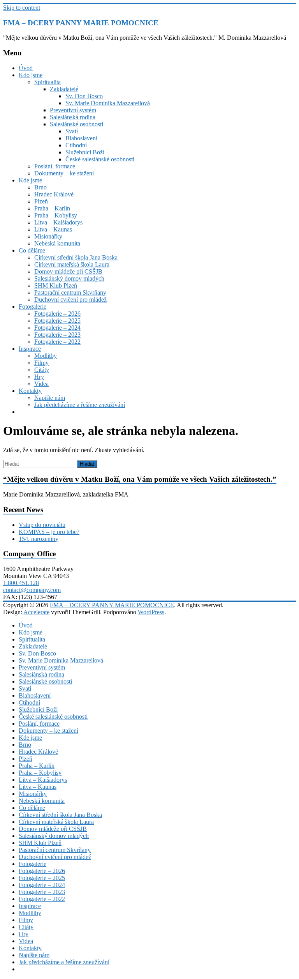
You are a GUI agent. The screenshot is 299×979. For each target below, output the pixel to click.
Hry (39, 376)
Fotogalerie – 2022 (57, 341)
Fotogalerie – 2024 (57, 327)
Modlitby (45, 355)
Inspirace (30, 348)
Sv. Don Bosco (84, 96)
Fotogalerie (32, 306)
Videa (41, 383)
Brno (40, 187)
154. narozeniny (38, 538)
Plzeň (41, 201)
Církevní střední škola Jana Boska (76, 257)
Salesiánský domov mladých (69, 278)
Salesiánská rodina (72, 117)
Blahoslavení (81, 138)
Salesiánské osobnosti (76, 124)
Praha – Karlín (52, 208)
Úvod (26, 68)
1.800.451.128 (21, 583)
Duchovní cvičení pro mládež (70, 299)
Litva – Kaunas (53, 229)
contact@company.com (32, 590)
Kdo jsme (30, 75)
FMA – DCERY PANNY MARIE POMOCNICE (80, 23)
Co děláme (32, 250)
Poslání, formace (54, 166)
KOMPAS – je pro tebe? (49, 531)
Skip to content (21, 7)
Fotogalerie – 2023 (57, 334)
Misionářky (48, 236)
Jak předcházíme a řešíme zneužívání (79, 404)
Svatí (71, 131)
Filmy (41, 362)
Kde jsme (30, 180)
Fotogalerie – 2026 (57, 313)
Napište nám (49, 397)
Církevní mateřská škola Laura (71, 264)
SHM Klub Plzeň (55, 285)
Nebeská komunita (57, 243)
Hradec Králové (54, 194)
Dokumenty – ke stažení (64, 173)
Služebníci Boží (84, 152)
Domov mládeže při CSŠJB (68, 271)
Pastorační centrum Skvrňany (70, 292)
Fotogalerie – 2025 (57, 320)
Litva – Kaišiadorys (58, 222)
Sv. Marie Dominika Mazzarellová (107, 103)
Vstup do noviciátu (42, 524)
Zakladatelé (64, 89)
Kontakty (30, 390)
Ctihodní (76, 145)
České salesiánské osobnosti (99, 159)
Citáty (41, 369)
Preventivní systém (73, 110)
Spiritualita (47, 82)
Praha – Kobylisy (55, 215)
